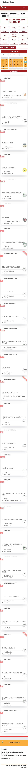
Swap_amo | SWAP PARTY (8, 168)
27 (18, 66)
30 (3, 68)
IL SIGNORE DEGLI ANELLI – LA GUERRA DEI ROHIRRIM (12, 724)
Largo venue (7, 627)
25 (10, 66)
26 (14, 66)
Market (14, 31)
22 (25, 64)
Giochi (4, 43)
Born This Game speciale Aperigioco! (12, 519)
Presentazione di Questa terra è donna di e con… (14, 418)
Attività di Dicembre (7, 143)
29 (25, 66)
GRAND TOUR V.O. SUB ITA (8, 443)
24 (6, 66)
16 (3, 64)
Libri (23, 40)
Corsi (23, 28)
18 (10, 64)
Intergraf (15, 765)
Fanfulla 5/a (7, 703)
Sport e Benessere (14, 35)
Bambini (4, 31)
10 (6, 62)
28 (21, 66)
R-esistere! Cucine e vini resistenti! (11, 192)
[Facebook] (26, 763)
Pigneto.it (4, 759)
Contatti (24, 756)
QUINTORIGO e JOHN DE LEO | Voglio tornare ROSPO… (13, 622)
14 (21, 62)
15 (25, 62)
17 (6, 64)
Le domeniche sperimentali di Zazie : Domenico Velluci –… (12, 545)
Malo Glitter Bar (8, 523)
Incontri (14, 28)
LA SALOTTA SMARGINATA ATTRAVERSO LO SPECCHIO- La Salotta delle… (13, 117)
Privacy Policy (24, 767)
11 (10, 62)
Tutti (5, 28)
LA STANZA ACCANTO (7, 292)
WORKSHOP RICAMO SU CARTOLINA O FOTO (13, 242)
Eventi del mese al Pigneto (7, 48)
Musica (14, 40)
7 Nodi (5, 472)
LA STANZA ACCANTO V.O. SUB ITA (10, 597)
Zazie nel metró (7, 197)
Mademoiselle (7, 246)
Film (23, 35)
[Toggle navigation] (24, 8)
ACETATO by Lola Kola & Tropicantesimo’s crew (13, 698)
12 (14, 62)
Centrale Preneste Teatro (10, 347)
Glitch (5, 677)
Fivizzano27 (6, 122)
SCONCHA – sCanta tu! (8, 648)
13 (17, 62)
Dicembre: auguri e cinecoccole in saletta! (11, 571)
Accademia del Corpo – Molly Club (12, 96)
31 (6, 68)
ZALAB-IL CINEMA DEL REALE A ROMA (11, 267)
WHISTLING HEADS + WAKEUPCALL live (12, 673)
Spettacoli (23, 43)
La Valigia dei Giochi (9, 147)
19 (14, 64)
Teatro (4, 40)
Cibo (5, 35)
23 (3, 66)
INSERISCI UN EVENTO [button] (14, 71)
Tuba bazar (6, 423)
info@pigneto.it (11, 756)
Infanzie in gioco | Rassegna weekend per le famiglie (14, 342)
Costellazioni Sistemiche (9, 92)
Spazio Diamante (8, 372)
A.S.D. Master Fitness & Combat (12, 221)
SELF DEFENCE (5, 217)
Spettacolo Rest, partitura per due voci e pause (14, 494)
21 (21, 64)
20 (18, 64)
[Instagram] (23, 763)
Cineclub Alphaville (8, 576)
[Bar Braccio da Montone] (14, 3)
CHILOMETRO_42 (6, 368)
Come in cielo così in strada (10, 393)
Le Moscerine (7, 172)
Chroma (5, 499)
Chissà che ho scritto (8, 468)
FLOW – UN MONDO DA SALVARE (10, 317)
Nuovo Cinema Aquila (9, 271)
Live (14, 43)
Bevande (23, 31)
